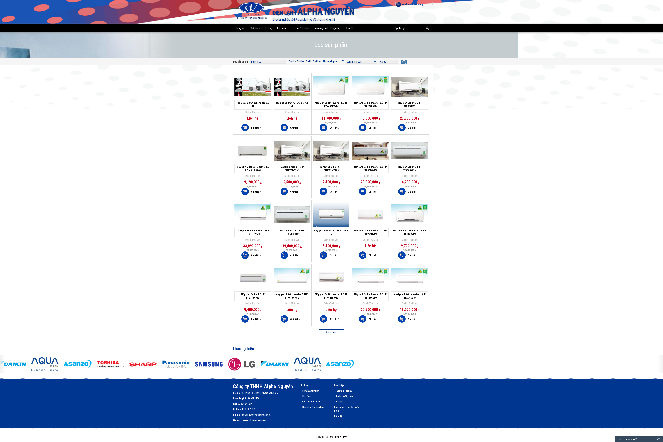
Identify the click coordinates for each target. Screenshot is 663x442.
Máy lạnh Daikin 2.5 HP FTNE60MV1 (410, 78)
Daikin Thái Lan (313, 61)
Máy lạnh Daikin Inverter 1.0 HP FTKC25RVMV (409, 206)
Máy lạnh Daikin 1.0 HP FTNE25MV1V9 (331, 142)
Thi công (306, 396)
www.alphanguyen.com (255, 420)
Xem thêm (331, 332)
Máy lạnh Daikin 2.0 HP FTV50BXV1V (410, 142)
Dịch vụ (268, 28)
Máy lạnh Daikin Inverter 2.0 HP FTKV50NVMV (292, 270)
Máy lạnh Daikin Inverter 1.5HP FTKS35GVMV (409, 270)
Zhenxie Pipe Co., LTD (333, 61)
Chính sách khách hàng (313, 407)
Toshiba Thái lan (296, 61)
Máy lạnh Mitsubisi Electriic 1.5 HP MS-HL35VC (253, 142)
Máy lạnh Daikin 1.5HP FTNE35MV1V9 (292, 142)
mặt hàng (417, 4)
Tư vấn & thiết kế (310, 390)
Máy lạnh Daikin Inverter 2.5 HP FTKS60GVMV (370, 142)
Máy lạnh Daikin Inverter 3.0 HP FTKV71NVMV (370, 206)
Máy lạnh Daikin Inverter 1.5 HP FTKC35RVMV (331, 78)
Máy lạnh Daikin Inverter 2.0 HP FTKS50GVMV (370, 270)
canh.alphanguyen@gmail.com (255, 414)
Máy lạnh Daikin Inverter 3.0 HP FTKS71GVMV (253, 206)
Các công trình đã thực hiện (327, 28)
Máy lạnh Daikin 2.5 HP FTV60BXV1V (292, 206)
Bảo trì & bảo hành (311, 401)
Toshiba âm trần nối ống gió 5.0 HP (253, 78)
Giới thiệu (255, 28)
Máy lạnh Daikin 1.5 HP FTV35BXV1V (253, 270)
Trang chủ (240, 28)
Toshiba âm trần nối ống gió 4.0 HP (292, 78)
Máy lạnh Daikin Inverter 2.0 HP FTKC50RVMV (370, 78)
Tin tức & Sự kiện (344, 396)
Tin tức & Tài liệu (300, 28)
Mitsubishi (246, 162)
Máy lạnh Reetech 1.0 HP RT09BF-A (331, 206)
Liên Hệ (350, 28)
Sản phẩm (282, 28)
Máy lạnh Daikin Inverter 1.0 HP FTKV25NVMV (331, 270)
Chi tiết (255, 128)
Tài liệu (339, 401)
